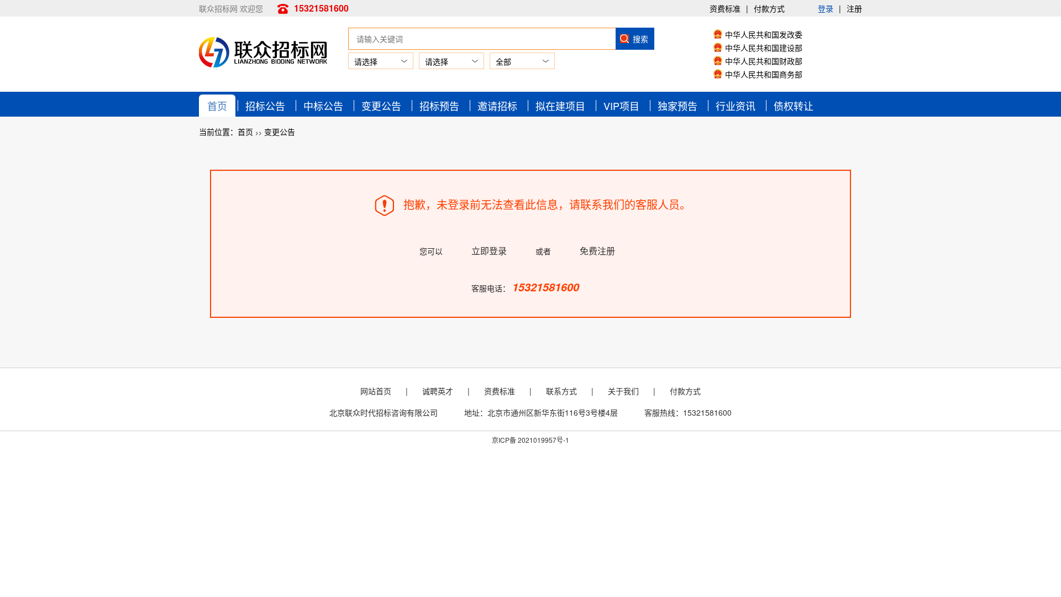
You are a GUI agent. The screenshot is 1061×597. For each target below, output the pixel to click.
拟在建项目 (560, 105)
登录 (825, 8)
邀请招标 (497, 105)
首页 (217, 105)
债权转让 (793, 105)
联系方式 (561, 390)
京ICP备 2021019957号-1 (530, 439)
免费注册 (597, 250)
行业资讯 (735, 105)
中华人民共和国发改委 (763, 34)
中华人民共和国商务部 (763, 74)
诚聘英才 (437, 390)
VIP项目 (621, 105)
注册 (854, 8)
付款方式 (769, 8)
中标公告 (323, 105)
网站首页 (375, 390)
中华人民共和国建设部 (763, 47)
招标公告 (265, 105)
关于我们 (623, 390)
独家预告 (677, 105)
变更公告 (381, 105)
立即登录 (489, 250)
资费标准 (725, 8)
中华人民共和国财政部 (763, 60)
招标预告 (439, 105)
